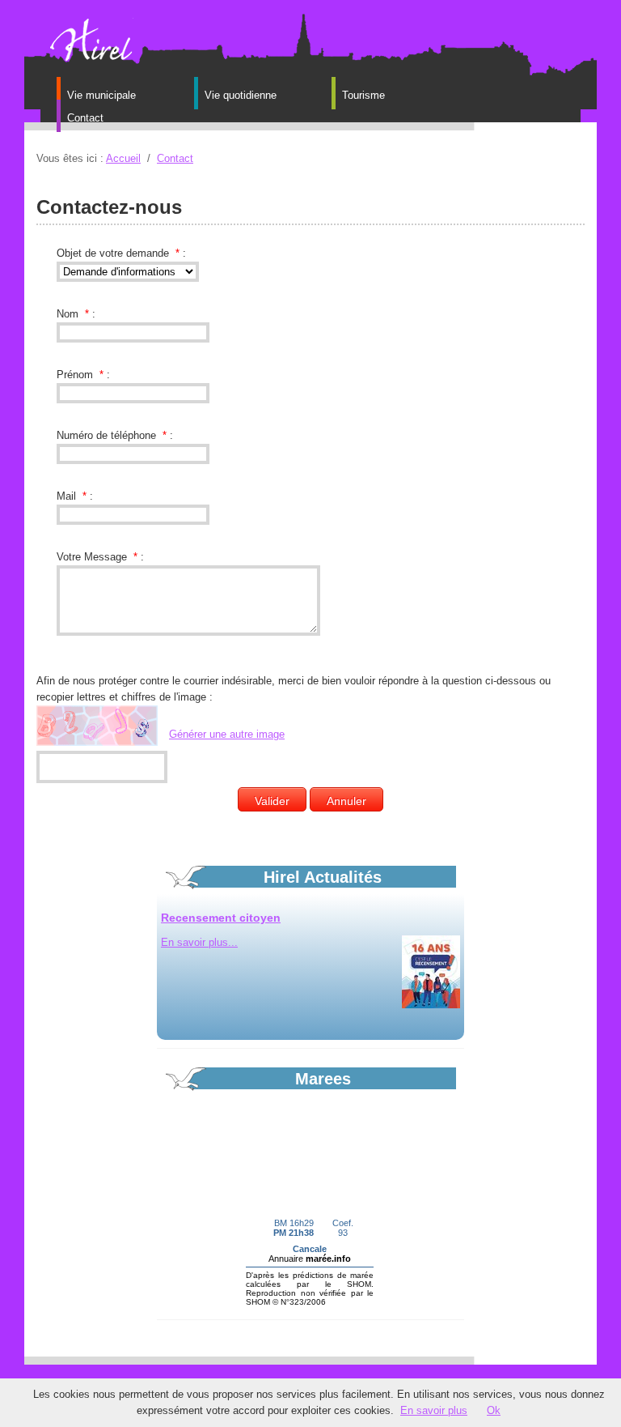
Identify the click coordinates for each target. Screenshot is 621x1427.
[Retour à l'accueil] (88, 39)
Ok (494, 1410)
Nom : (76, 314)
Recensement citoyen (221, 917)
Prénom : (83, 374)
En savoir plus (433, 1410)
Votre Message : (100, 557)
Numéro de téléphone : (115, 435)
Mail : (75, 496)
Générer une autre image (227, 734)
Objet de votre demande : (121, 253)
